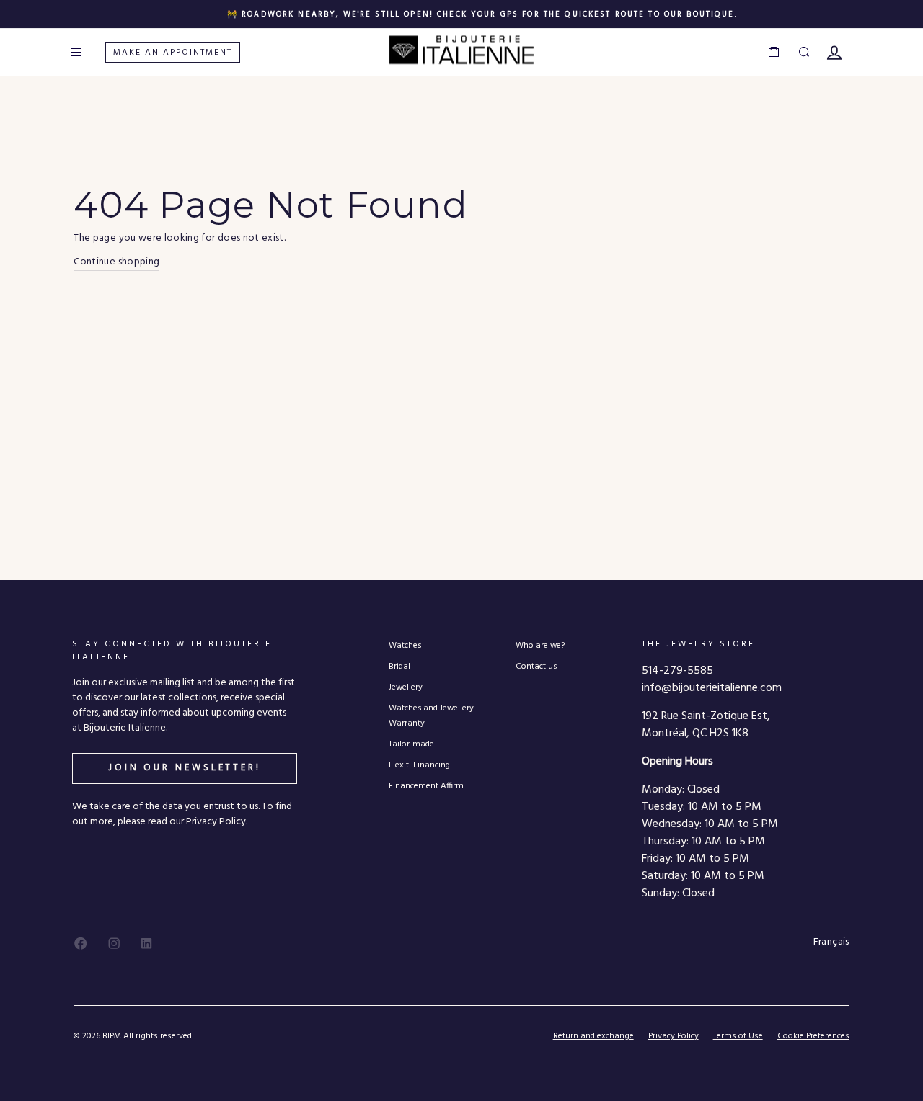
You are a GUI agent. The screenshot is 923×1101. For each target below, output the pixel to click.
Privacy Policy (673, 1036)
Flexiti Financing (419, 765)
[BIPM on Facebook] (81, 943)
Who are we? (540, 645)
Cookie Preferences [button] (813, 1036)
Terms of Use (738, 1036)
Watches (405, 645)
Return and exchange (593, 1036)
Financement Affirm (426, 786)
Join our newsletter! (184, 767)
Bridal (399, 666)
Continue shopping (116, 262)
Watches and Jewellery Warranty (431, 715)
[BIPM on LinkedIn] (146, 943)
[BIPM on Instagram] (114, 943)
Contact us (536, 666)
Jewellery (406, 687)
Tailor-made (411, 744)
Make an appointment (172, 52)
